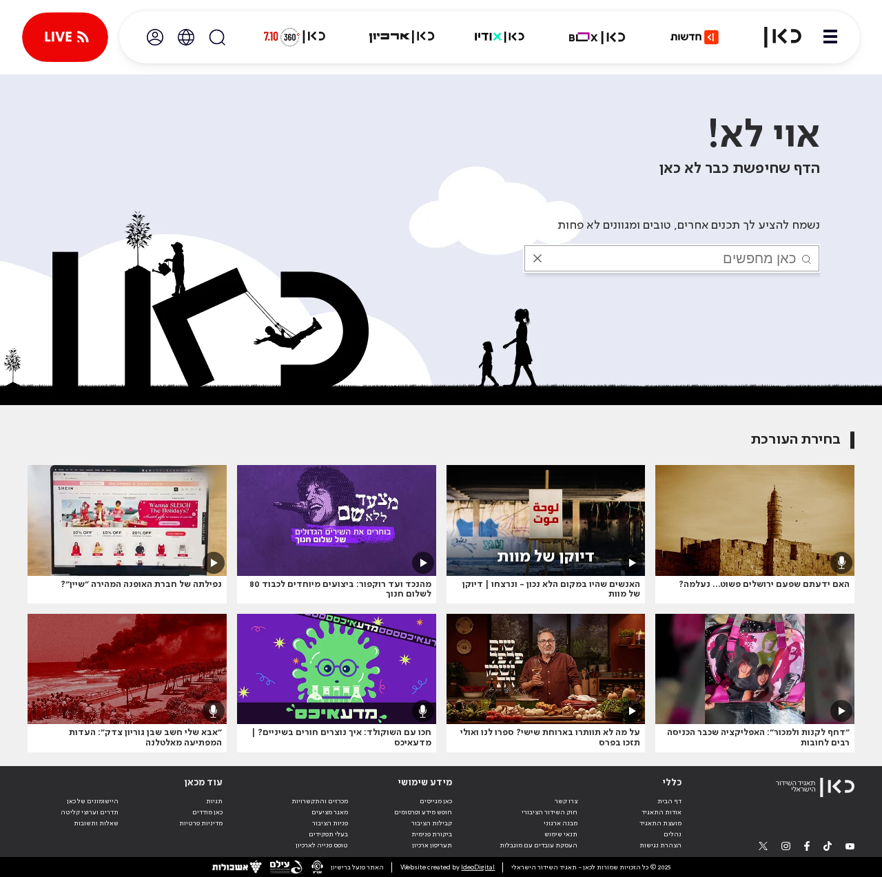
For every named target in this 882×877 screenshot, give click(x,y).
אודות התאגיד (661, 812)
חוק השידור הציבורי (549, 812)
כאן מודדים (207, 812)
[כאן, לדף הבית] (774, 37)
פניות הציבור (330, 823)
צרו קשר (566, 801)
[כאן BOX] (597, 37)
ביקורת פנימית (431, 834)
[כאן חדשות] (694, 37)
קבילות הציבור (431, 823)
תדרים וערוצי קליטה (90, 812)
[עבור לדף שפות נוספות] (186, 37)
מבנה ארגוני (560, 823)
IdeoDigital (478, 867)
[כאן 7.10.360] (294, 37)
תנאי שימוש (560, 834)
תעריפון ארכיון (432, 845)
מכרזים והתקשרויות (319, 801)
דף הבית (669, 801)
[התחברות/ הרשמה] (155, 37)
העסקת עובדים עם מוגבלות (538, 845)
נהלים (672, 834)
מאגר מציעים (329, 812)
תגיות (214, 801)
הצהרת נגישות (660, 845)
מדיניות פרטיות (201, 823)
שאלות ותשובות (96, 823)
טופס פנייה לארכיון (322, 845)
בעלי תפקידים (328, 834)
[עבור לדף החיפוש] (217, 37)
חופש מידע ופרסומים (423, 812)
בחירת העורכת (796, 440)
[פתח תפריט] (830, 37)
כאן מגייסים (436, 801)
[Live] (65, 37)
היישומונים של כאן (93, 801)
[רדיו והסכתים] (499, 37)
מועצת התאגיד (660, 823)
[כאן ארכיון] (401, 37)
